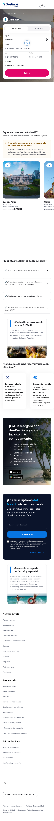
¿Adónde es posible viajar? (14, 641)
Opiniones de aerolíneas (13, 707)
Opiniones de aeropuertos (13, 717)
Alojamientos (8, 625)
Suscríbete (27, 534)
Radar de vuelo (9, 691)
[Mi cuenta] (42, 5)
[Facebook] (5, 783)
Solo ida (38, 28)
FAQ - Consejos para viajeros (15, 733)
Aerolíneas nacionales (12, 702)
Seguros (6, 661)
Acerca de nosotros (11, 747)
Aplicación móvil (9, 686)
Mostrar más (35, 552)
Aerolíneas (11, 13)
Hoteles (6, 646)
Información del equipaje (13, 728)
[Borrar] (46, 39)
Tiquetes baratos (10, 635)
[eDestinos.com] (4, 13)
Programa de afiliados (12, 752)
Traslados (7, 672)
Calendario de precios (12, 722)
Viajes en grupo (9, 667)
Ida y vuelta (16, 28)
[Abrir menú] (49, 5)
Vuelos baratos (9, 620)
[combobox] (24, 39)
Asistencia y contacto (12, 763)
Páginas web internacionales (18, 794)
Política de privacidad (35, 806)
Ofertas (6, 656)
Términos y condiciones (12, 806)
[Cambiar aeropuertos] (27, 43)
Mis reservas (8, 757)
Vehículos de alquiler (11, 651)
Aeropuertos (8, 712)
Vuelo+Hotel (8, 630)
